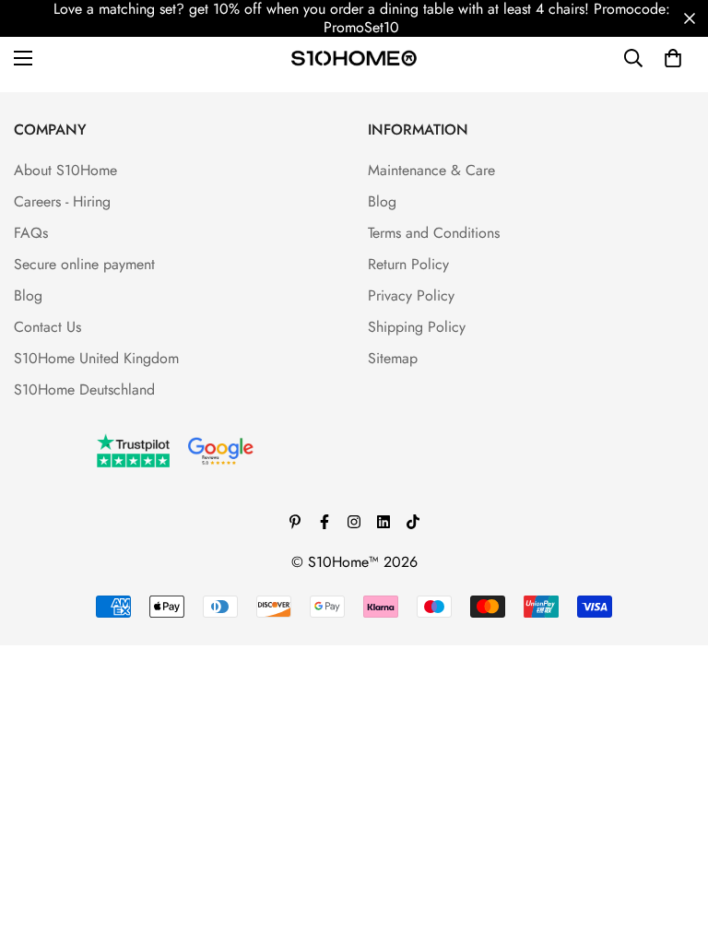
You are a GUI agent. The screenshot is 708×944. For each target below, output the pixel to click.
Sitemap (393, 358)
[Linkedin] (383, 521)
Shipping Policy (417, 326)
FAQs (31, 232)
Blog (28, 295)
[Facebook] (324, 521)
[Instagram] (354, 521)
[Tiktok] (413, 521)
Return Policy (408, 264)
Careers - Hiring (62, 201)
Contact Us (47, 326)
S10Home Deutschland (84, 389)
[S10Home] (354, 57)
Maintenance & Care (431, 170)
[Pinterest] (295, 521)
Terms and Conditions (434, 232)
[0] (673, 58)
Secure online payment (84, 264)
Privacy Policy (411, 295)
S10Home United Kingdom (96, 358)
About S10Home (65, 170)
